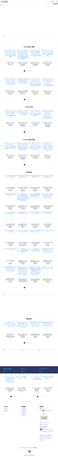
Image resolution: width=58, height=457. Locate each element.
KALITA (23, 368)
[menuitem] (24, 71)
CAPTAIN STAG (44, 368)
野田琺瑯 (7, 368)
